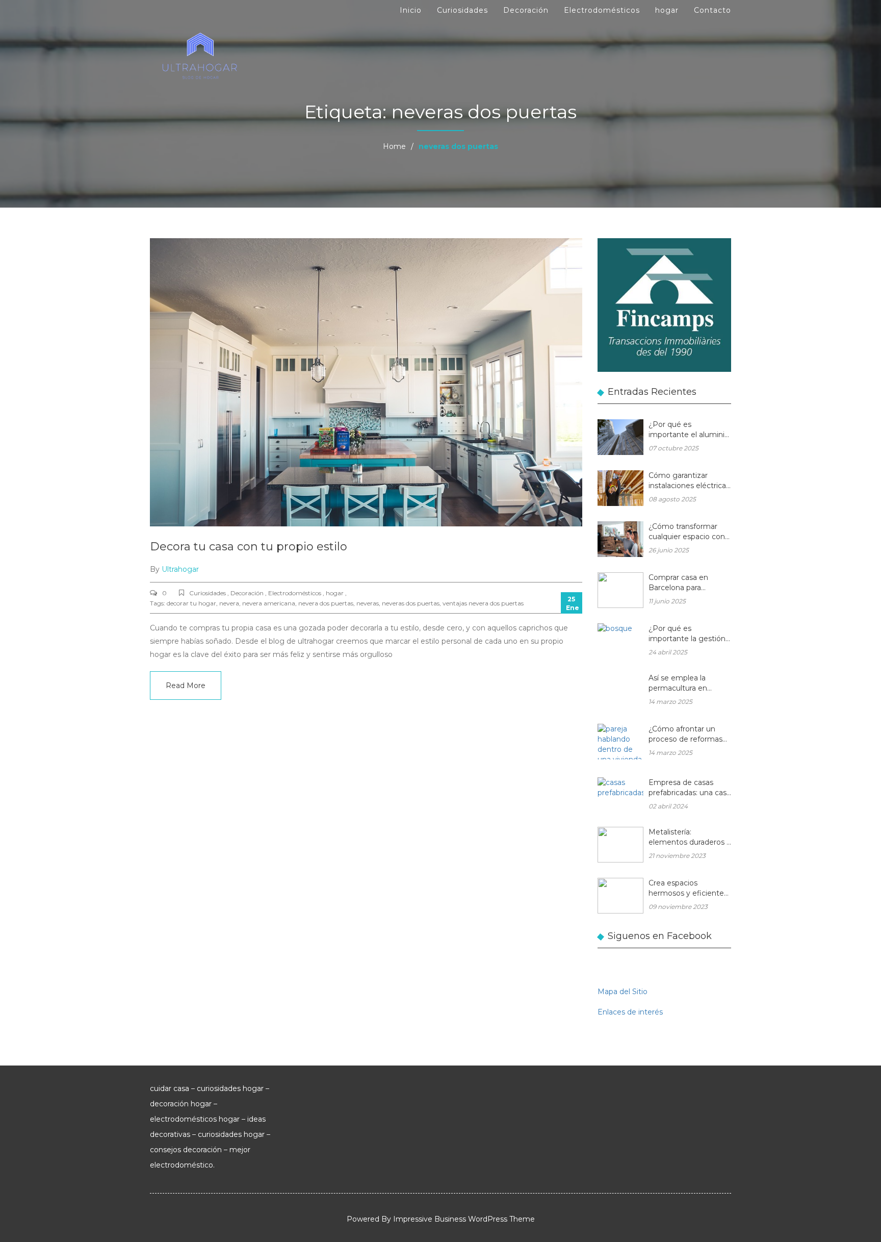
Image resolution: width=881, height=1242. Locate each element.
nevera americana (268, 603)
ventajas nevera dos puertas (483, 603)
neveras (367, 603)
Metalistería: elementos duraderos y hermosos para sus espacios (690, 837)
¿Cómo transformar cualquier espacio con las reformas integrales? (687, 532)
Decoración (526, 10)
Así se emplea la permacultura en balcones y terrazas (682, 683)
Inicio (411, 10)
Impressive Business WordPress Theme (464, 1219)
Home (394, 146)
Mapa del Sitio (622, 991)
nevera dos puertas (325, 603)
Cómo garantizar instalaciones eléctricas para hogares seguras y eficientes (689, 481)
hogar (667, 10)
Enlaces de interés (630, 1012)
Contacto (712, 10)
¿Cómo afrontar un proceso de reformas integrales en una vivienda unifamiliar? (685, 734)
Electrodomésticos (602, 10)
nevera (229, 603)
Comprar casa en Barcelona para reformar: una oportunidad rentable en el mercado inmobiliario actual (686, 583)
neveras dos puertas (410, 603)
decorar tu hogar (191, 603)
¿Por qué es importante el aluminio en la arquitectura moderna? (689, 430)
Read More (185, 685)
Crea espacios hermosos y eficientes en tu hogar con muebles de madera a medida (688, 888)
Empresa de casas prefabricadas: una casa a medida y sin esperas (690, 788)
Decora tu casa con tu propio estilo (248, 546)
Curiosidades (462, 10)
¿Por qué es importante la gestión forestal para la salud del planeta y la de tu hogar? (687, 634)
